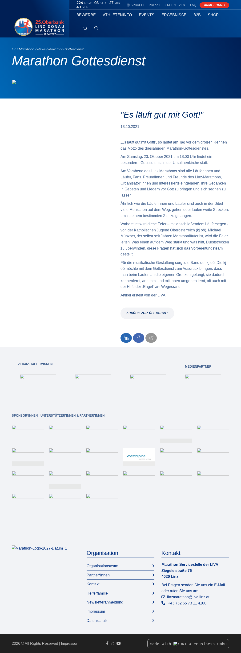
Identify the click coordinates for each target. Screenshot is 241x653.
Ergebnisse (173, 15)
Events (146, 15)
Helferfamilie (97, 593)
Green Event (176, 5)
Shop (213, 15)
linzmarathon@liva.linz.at (188, 597)
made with (161, 644)
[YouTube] (118, 643)
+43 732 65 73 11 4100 (187, 603)
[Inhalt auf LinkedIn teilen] (126, 338)
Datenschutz (97, 621)
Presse (155, 5)
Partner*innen (98, 575)
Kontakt (93, 584)
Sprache (136, 5)
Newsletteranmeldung (105, 602)
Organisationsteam (102, 566)
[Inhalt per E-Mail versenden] (151, 338)
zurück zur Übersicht (147, 313)
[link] (38, 384)
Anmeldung (214, 5)
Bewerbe (86, 15)
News (41, 49)
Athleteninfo (117, 15)
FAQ (193, 5)
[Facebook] (107, 643)
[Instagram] (112, 643)
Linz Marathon (23, 49)
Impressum (96, 611)
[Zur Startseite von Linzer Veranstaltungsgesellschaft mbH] (40, 26)
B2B (197, 15)
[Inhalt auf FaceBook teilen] (138, 338)
